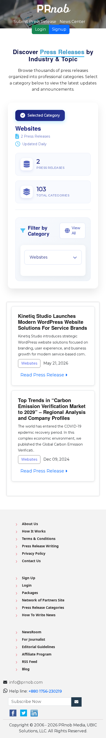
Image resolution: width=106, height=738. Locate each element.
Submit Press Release (35, 21)
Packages (30, 592)
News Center (72, 21)
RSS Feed (29, 661)
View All (76, 230)
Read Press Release (41, 375)
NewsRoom (31, 632)
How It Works (34, 531)
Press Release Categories (43, 607)
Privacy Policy (33, 553)
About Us (30, 523)
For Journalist (33, 639)
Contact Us (31, 560)
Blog (26, 669)
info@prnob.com (26, 682)
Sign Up (28, 577)
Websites (29, 363)
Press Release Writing (40, 546)
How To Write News (38, 615)
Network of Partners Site (43, 600)
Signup (59, 29)
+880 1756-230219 (45, 691)
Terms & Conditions (38, 538)
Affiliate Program (37, 654)
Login (40, 29)
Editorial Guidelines (38, 646)
